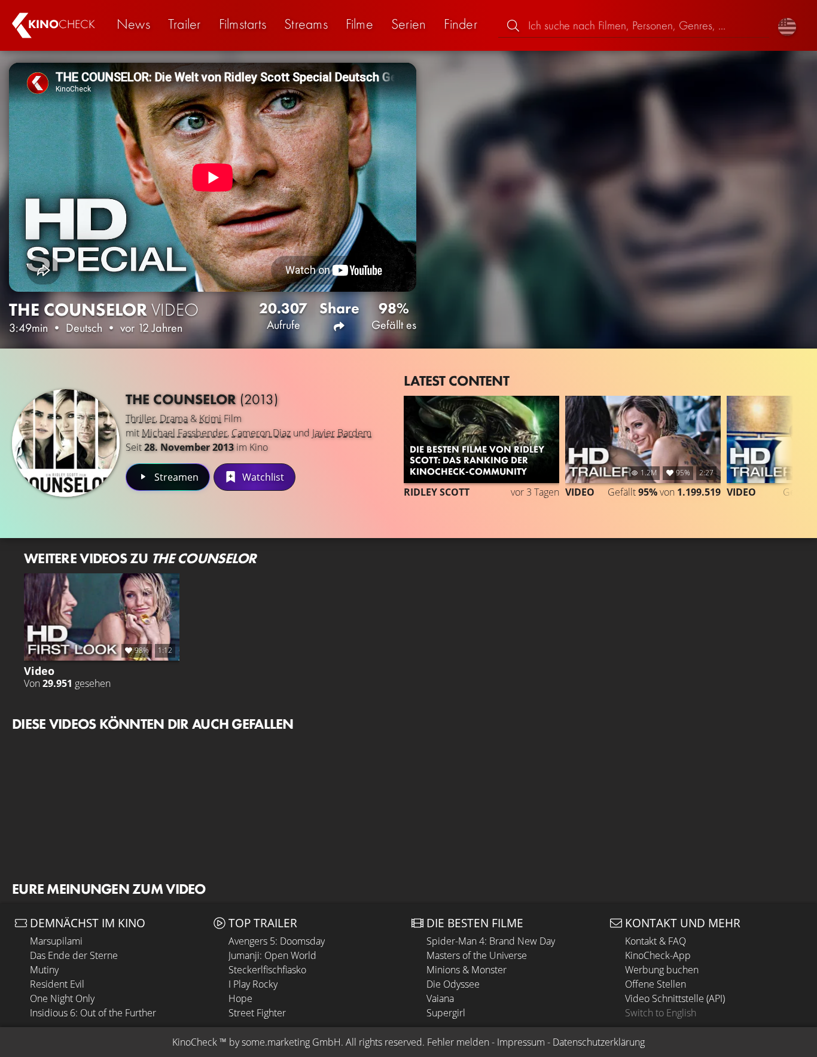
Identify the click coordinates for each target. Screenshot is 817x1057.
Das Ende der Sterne (74, 955)
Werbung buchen (662, 970)
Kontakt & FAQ (655, 941)
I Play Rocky (253, 984)
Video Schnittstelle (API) (675, 998)
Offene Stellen (655, 984)
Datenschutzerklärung (599, 1042)
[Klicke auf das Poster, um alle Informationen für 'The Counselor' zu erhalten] (66, 443)
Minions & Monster (466, 970)
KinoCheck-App (658, 955)
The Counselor (202, 399)
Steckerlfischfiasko (267, 970)
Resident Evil (57, 984)
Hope (240, 998)
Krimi (210, 418)
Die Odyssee (453, 984)
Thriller (141, 418)
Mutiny (44, 970)
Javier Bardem (341, 432)
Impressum (521, 1042)
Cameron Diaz (261, 432)
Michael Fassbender (184, 432)
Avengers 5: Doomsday (276, 941)
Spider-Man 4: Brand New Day (490, 941)
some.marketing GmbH (291, 1042)
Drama (174, 418)
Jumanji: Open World (272, 955)
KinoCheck (194, 1042)
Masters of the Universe (476, 955)
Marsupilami (56, 941)
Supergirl (445, 1013)
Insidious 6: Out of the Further (93, 1013)
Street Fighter (257, 1013)
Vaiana (440, 998)
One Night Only (62, 998)
